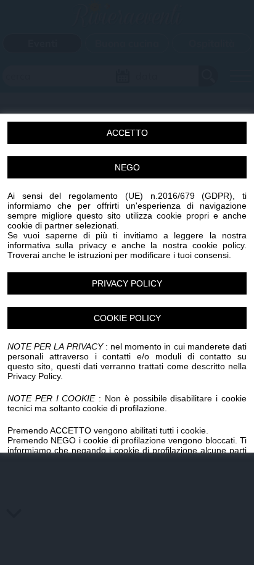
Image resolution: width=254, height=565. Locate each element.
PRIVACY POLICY (127, 283)
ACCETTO (127, 132)
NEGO (127, 167)
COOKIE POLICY (127, 317)
